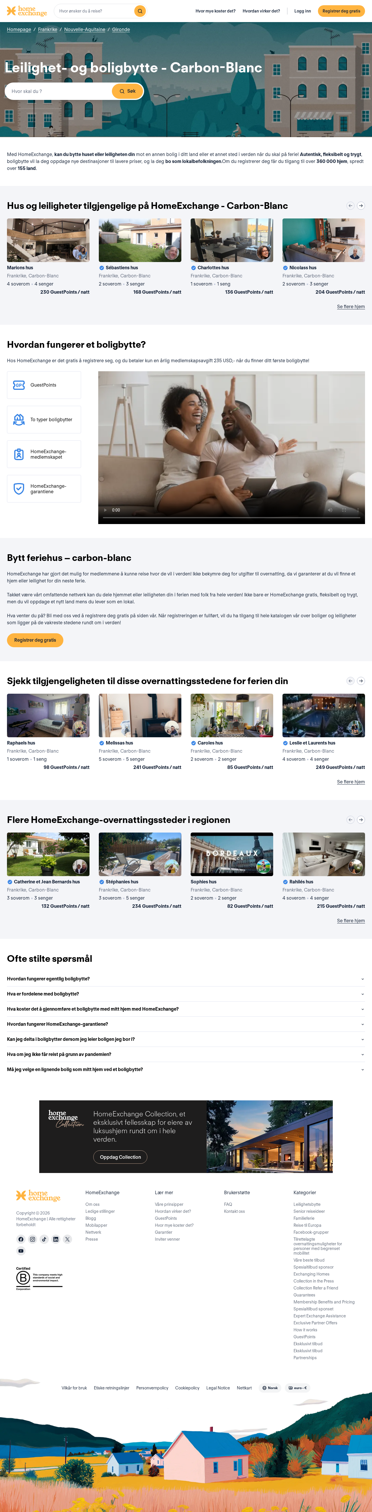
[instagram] (32, 1239)
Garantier (163, 1232)
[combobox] (100, 11)
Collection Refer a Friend (316, 1288)
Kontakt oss (234, 1211)
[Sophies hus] (232, 872)
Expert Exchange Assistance (320, 1316)
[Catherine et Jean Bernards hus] (48, 872)
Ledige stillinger (100, 1211)
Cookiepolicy (187, 1388)
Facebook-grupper (311, 1232)
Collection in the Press (314, 1281)
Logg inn (302, 11)
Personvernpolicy (152, 1388)
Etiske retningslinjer (111, 1388)
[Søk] (140, 11)
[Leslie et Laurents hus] (323, 733)
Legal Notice (218, 1388)
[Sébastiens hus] (140, 257)
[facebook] (21, 1239)
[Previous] (350, 206)
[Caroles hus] (232, 733)
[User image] (80, 252)
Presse (91, 1239)
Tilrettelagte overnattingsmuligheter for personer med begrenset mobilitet (318, 1246)
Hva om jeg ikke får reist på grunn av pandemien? (59, 1054)
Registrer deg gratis (341, 11)
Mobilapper (96, 1225)
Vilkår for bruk (74, 1388)
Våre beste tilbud (309, 1260)
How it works (305, 1330)
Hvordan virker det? (261, 11)
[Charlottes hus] (232, 257)
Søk (131, 91)
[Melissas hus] (140, 733)
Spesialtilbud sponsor (314, 1267)
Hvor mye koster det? (216, 11)
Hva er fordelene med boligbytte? (43, 994)
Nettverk (93, 1232)
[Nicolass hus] (323, 257)
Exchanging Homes (312, 1274)
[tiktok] (44, 1239)
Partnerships (305, 1357)
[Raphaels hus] (48, 733)
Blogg (90, 1218)
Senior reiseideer (309, 1211)
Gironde (121, 29)
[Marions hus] (48, 257)
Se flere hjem (351, 306)
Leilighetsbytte (307, 1204)
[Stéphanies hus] (140, 872)
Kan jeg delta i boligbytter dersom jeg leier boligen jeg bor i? (71, 1039)
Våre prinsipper (169, 1204)
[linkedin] (55, 1239)
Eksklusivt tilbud (308, 1343)
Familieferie (304, 1218)
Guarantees (304, 1295)
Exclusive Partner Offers (315, 1323)
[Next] (361, 206)
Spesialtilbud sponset (313, 1309)
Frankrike (47, 29)
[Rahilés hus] (323, 872)
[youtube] (21, 1250)
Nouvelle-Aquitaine (84, 29)
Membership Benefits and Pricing (324, 1302)
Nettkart (244, 1388)
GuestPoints (166, 1218)
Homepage (19, 29)
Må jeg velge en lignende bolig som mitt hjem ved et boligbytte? (75, 1069)
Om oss (92, 1204)
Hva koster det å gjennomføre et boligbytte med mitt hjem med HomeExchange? (93, 1009)
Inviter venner (167, 1239)
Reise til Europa (307, 1225)
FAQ (228, 1204)
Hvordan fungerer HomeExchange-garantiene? (57, 1024)
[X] (67, 1239)
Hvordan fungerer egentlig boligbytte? (48, 979)
